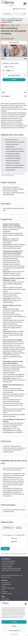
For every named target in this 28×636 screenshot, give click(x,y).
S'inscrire (5, 548)
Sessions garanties (19, 527)
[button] (25, 604)
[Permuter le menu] (24, 3)
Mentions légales (14, 634)
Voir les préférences (14, 630)
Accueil (9, 18)
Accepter (14, 622)
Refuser (14, 626)
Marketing (14, 18)
